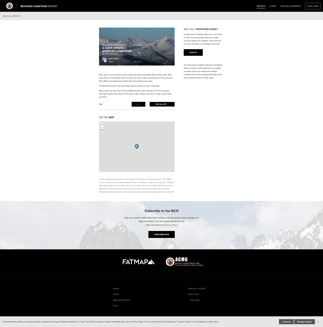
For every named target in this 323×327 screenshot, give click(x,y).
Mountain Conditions (38, 6)
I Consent (286, 321)
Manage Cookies (304, 321)
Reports (261, 6)
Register (193, 52)
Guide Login (312, 6)
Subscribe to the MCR (196, 288)
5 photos (137, 45)
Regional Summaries (290, 6)
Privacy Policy (171, 224)
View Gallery (161, 104)
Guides (273, 6)
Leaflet (172, 171)
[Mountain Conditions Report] (10, 6)
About (115, 305)
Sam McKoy (114, 58)
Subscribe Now (161, 234)
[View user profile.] (104, 59)
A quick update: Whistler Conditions (117, 49)
